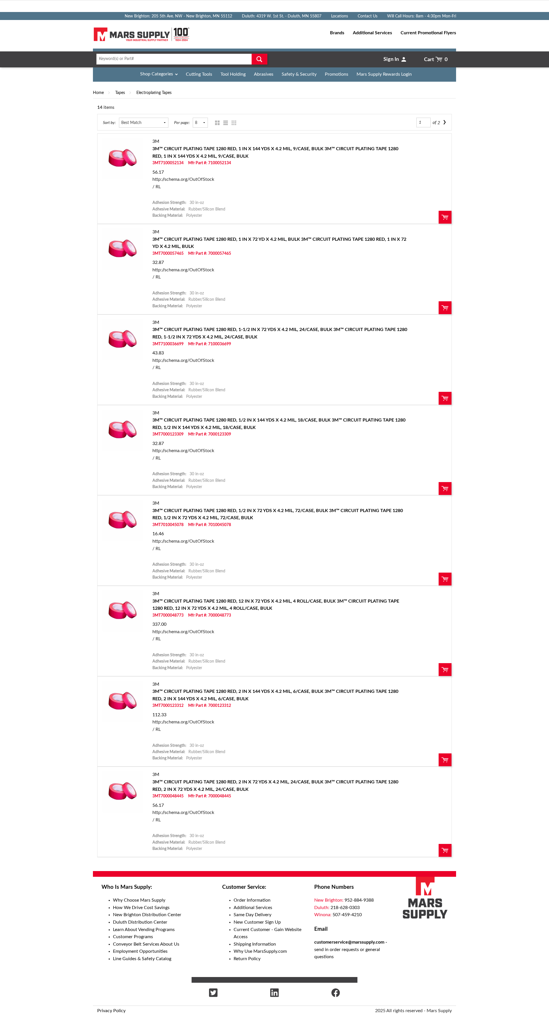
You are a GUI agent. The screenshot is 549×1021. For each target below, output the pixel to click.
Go (259, 59)
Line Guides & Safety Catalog (142, 958)
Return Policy (247, 958)
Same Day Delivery (252, 914)
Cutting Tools (199, 74)
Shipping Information (255, 944)
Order (445, 217)
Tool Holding (233, 74)
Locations (339, 16)
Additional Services (253, 907)
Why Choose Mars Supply (139, 900)
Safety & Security (299, 74)
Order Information (252, 900)
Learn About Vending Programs (144, 929)
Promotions (336, 74)
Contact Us (367, 16)
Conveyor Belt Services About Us (146, 944)
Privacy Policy (111, 1010)
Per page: (182, 123)
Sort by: (109, 123)
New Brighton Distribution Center (147, 914)
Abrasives (263, 74)
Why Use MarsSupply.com (260, 951)
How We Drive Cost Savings (141, 907)
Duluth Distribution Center (140, 922)
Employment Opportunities (140, 951)
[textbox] (180, 59)
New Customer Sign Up (257, 922)
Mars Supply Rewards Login (384, 74)
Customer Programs (133, 936)
